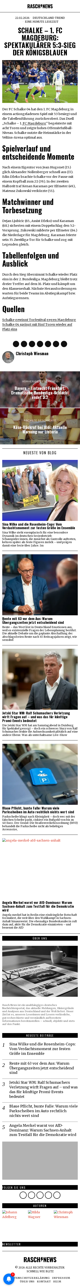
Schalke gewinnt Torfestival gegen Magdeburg (39, 320)
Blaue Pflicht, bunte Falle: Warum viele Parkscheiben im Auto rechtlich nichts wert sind (38, 810)
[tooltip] (16, 344)
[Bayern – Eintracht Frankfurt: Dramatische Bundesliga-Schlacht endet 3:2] (40, 389)
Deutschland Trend (49, 18)
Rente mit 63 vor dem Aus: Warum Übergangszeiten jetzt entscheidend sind (33, 620)
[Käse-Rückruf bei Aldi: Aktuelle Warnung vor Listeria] (40, 426)
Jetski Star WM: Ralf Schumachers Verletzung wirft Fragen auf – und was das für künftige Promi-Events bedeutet (36, 716)
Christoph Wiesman (32, 353)
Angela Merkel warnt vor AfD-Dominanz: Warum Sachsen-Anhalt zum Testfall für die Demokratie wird (38, 906)
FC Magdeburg (34, 123)
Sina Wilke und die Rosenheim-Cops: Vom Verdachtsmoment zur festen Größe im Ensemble (38, 526)
